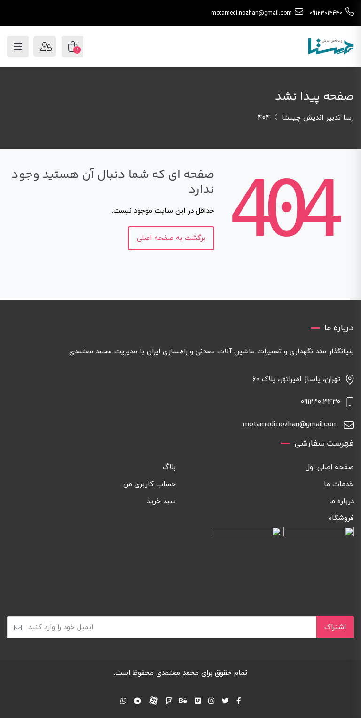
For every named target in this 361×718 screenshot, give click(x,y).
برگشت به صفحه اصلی (171, 238)
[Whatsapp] (123, 702)
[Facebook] (238, 702)
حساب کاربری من (149, 484)
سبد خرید (161, 501)
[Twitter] (225, 702)
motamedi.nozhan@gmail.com (251, 13)
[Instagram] (211, 702)
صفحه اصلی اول (330, 467)
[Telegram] (137, 702)
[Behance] (183, 702)
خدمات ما (339, 484)
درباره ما (341, 501)
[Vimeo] (198, 702)
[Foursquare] (169, 702)
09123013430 (326, 13)
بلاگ (169, 467)
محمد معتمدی (177, 673)
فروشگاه (341, 518)
